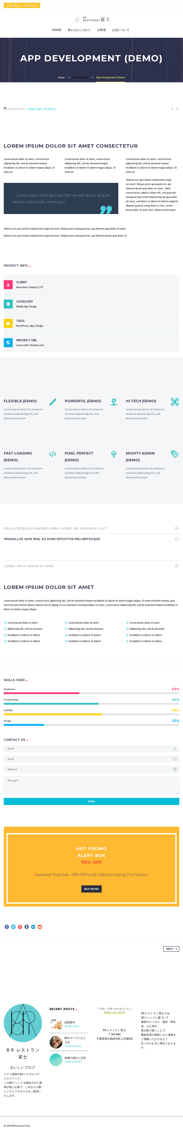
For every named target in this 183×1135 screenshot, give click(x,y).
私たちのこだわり (79, 30)
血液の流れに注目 (75, 1057)
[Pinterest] (20, 927)
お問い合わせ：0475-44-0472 (22, 5)
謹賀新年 (70, 1022)
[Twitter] (13, 927)
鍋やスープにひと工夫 (75, 1040)
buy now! (91, 889)
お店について (120, 30)
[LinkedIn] (33, 927)
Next (170, 949)
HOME (56, 30)
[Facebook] (7, 927)
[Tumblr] (26, 927)
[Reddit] (40, 927)
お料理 (101, 30)
